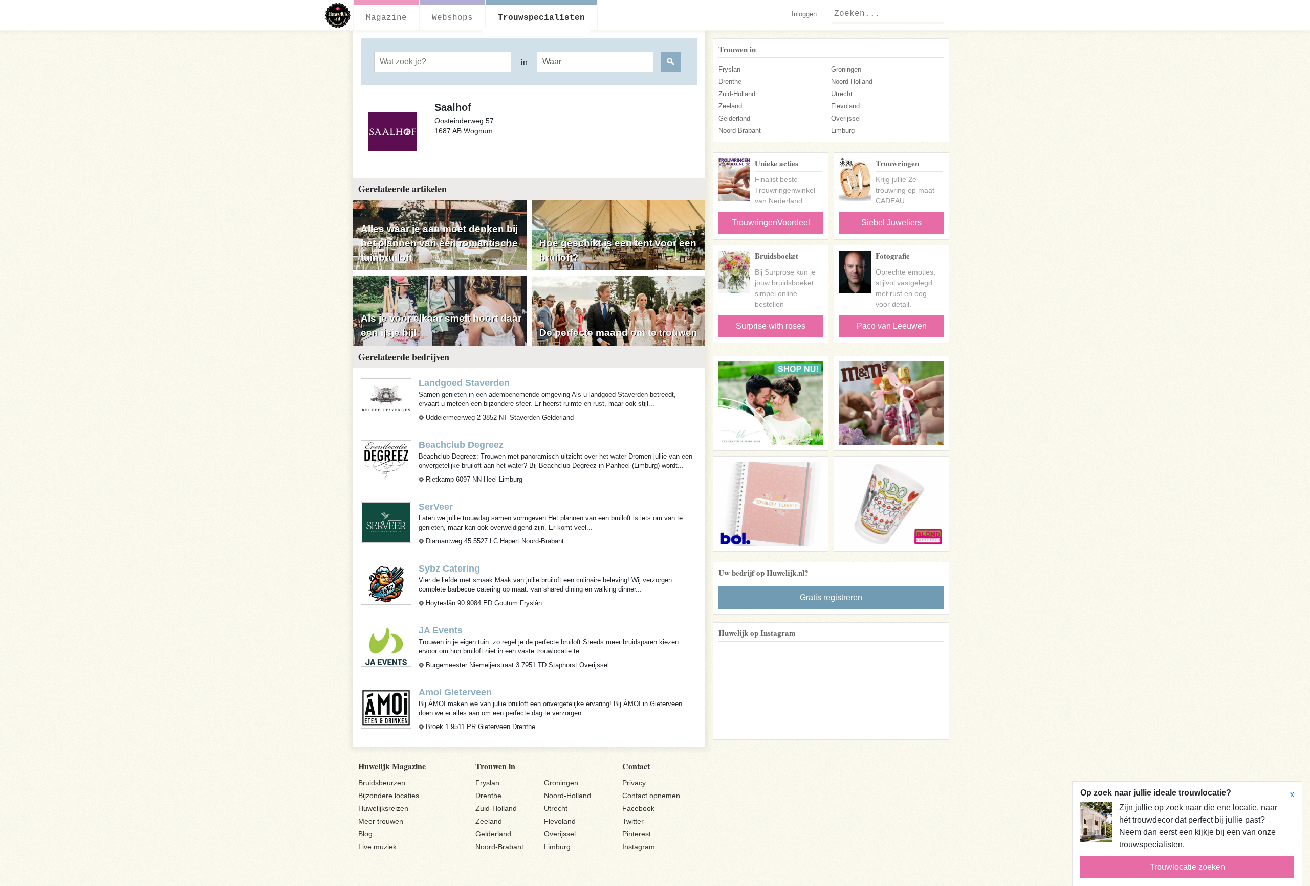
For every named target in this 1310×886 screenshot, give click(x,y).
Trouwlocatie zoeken (1187, 866)
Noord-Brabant (739, 130)
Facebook (638, 808)
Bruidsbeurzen (381, 783)
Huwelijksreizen (383, 808)
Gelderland (734, 118)
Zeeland (730, 106)
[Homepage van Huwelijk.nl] (338, 15)
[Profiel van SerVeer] (386, 521)
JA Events (441, 630)
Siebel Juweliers (891, 222)
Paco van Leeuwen (892, 326)
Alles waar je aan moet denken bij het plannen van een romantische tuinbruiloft (439, 243)
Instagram (638, 847)
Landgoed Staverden (464, 383)
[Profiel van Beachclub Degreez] (386, 460)
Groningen (846, 69)
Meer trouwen (380, 821)
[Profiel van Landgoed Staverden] (386, 398)
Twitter (633, 821)
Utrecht (842, 94)
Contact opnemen (651, 795)
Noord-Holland (851, 81)
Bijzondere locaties (388, 795)
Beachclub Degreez (461, 445)
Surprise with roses (770, 326)
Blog (365, 834)
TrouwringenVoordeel (771, 222)
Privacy (634, 783)
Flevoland (845, 106)
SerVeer (436, 507)
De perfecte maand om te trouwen (618, 332)
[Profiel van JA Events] (386, 645)
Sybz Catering (449, 568)
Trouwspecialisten (541, 17)
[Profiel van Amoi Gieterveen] (386, 707)
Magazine (386, 17)
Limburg (843, 130)
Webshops (452, 17)
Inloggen (804, 14)
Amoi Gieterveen (455, 692)
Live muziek (377, 847)
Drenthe (729, 81)
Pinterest (636, 834)
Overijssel (846, 118)
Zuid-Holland (736, 94)
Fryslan (729, 69)
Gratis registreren (831, 597)
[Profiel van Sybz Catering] (386, 583)
